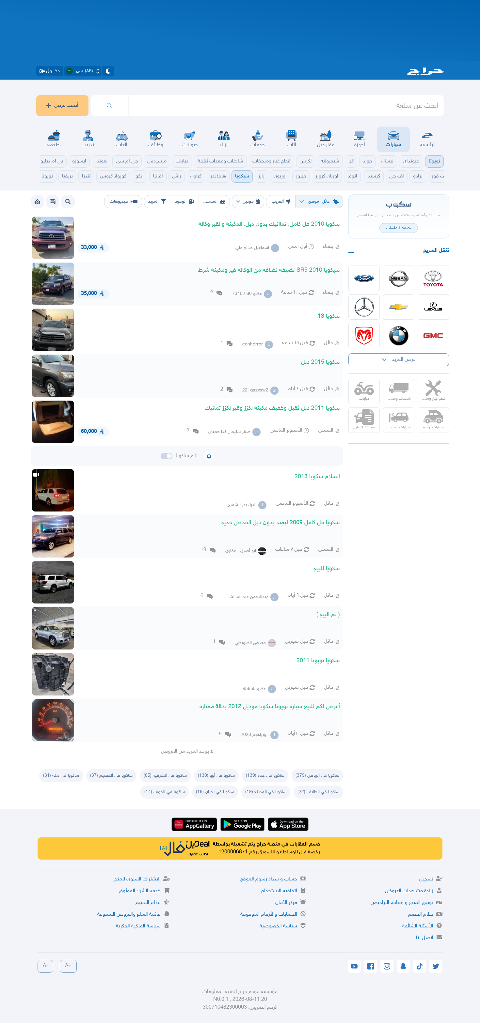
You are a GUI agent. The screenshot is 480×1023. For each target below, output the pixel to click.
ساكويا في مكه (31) (61, 775)
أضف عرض (66, 105)
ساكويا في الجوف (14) (164, 792)
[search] (109, 105)
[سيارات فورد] (364, 278)
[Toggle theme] (108, 71)
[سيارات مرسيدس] (364, 307)
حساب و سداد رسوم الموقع (268, 879)
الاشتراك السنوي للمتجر (137, 879)
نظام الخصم (420, 914)
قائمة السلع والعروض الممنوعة (129, 914)
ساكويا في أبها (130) (216, 775)
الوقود (180, 201)
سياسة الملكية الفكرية (138, 926)
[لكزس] (433, 307)
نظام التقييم (148, 903)
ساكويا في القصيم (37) (111, 775)
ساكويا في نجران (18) (215, 792)
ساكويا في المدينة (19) (265, 792)
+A (68, 966)
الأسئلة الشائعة (417, 926)
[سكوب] (52, 201)
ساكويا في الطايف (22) (318, 792)
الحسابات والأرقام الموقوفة (268, 914)
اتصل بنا (424, 938)
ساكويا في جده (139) (265, 775)
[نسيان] (398, 278)
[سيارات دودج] (364, 335)
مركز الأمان (286, 903)
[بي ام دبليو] (398, 335)
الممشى (210, 201)
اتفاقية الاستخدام (279, 891)
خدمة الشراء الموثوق (140, 891)
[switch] (166, 456)
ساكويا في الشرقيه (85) (165, 775)
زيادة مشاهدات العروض (409, 891)
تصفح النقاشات (398, 228)
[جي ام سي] (433, 335)
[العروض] (37, 201)
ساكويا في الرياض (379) (317, 775)
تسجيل (426, 879)
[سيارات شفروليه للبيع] (398, 307)
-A (45, 966)
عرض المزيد (404, 360)
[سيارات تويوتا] (433, 278)
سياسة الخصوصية (278, 926)
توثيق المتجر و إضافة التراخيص (402, 903)
